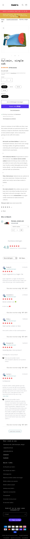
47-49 (4, 90)
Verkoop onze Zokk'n (8, 488)
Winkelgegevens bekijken (9, 118)
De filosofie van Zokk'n (9, 467)
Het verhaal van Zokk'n (9, 470)
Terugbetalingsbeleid (23, 535)
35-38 (4, 87)
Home (2, 19)
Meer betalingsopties (15, 110)
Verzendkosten (13, 73)
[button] (3, 5)
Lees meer (5, 396)
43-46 (18, 87)
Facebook (5, 458)
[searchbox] (9, 258)
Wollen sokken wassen (9, 484)
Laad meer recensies (15, 431)
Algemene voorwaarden (9, 492)
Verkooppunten (7, 474)
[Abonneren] (25, 514)
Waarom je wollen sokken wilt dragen (13, 477)
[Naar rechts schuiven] (18, 55)
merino (5, 96)
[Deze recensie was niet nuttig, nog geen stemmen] (25, 288)
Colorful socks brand (12, 19)
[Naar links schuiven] (11, 55)
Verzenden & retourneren (9, 499)
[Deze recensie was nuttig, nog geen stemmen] (22, 288)
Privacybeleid (6, 495)
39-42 (12, 87)
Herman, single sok (17, 221)
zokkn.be (7, 535)
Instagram (6, 454)
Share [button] (4, 211)
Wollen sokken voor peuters (10, 481)
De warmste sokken (8, 502)
